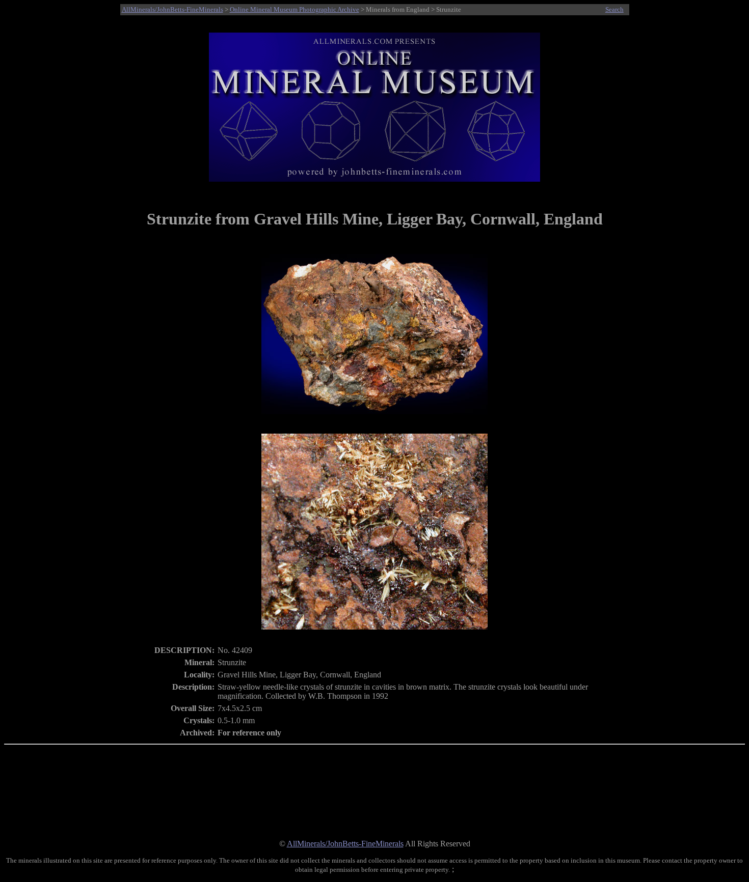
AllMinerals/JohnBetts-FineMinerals (172, 9)
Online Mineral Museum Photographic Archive (294, 9)
